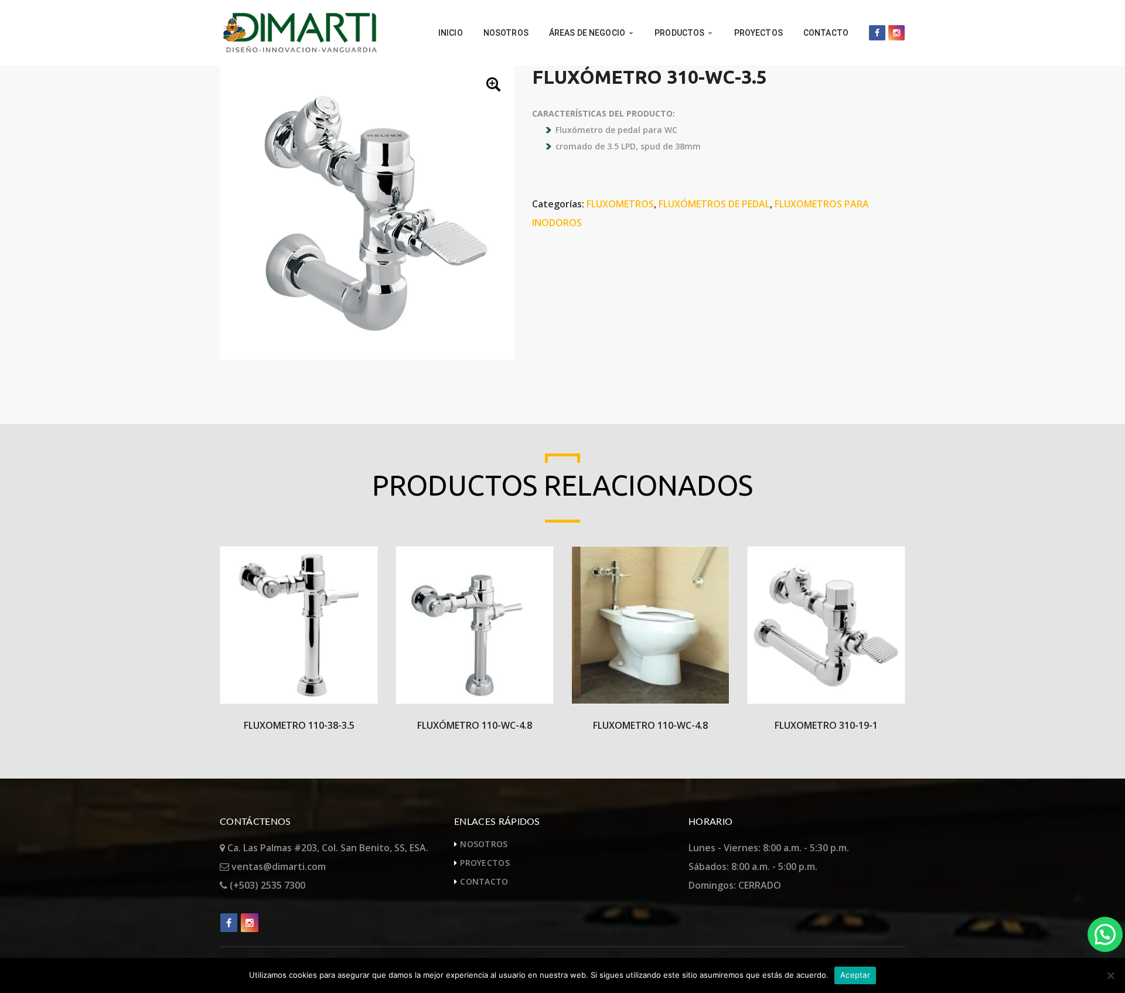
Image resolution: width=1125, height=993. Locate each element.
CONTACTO (484, 881)
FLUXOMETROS (620, 203)
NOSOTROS (483, 843)
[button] (494, 85)
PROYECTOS (485, 862)
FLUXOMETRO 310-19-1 (826, 725)
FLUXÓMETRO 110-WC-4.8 (474, 725)
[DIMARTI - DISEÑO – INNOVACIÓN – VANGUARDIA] (299, 31)
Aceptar (855, 975)
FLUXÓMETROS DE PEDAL (714, 203)
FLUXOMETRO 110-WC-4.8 (650, 725)
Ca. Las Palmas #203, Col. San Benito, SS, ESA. (326, 847)
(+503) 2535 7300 (266, 885)
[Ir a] (877, 32)
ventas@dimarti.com (277, 866)
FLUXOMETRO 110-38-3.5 (299, 725)
